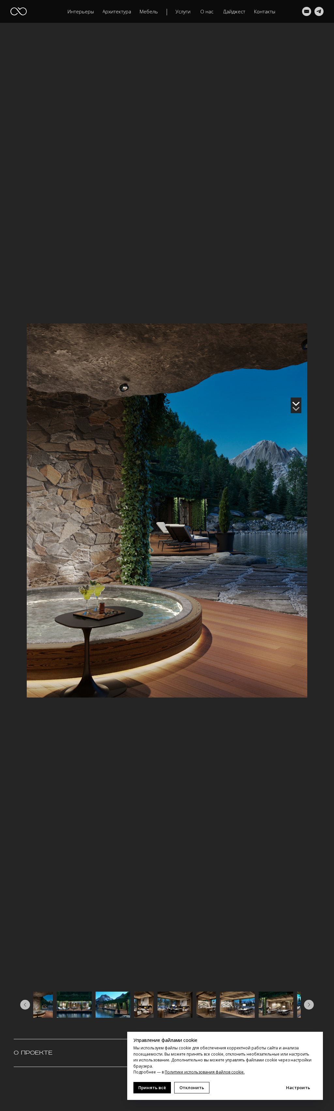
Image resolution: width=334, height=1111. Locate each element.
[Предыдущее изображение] (25, 1005)
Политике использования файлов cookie (204, 1072)
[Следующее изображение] (309, 1005)
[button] (117, 11)
